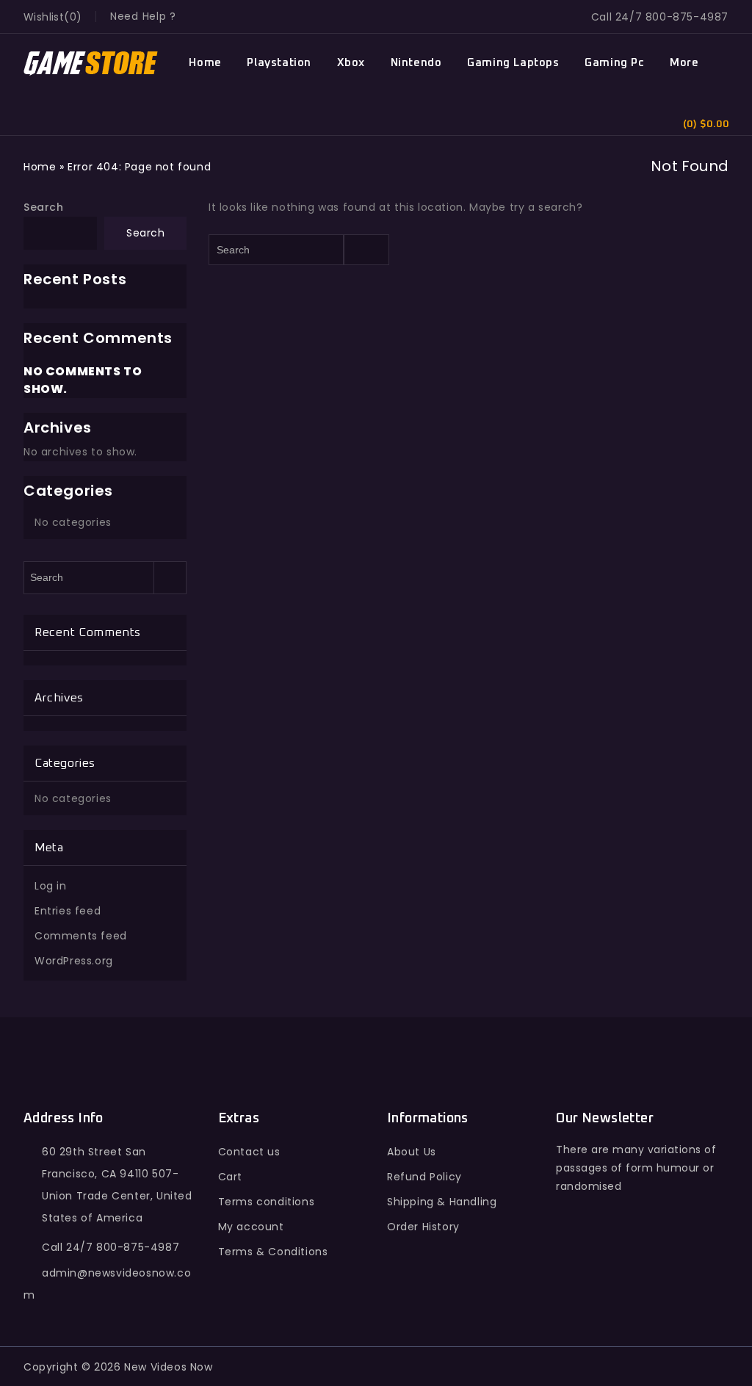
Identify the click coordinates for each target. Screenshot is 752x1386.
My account (251, 1226)
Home (205, 62)
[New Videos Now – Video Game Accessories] (91, 63)
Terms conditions (266, 1201)
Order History (423, 1226)
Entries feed (68, 910)
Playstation (279, 62)
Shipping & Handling (441, 1201)
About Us (411, 1151)
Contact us (249, 1151)
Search (44, 207)
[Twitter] (602, 1275)
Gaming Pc (614, 62)
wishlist (44, 17)
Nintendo (416, 62)
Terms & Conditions (273, 1251)
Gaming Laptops (513, 62)
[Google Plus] (635, 1275)
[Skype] (666, 1275)
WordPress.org (74, 960)
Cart (230, 1176)
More (684, 62)
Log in (51, 885)
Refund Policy (424, 1176)
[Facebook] (570, 1275)
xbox (351, 62)
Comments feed (81, 935)
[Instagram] (699, 1275)
